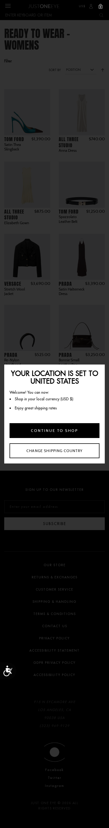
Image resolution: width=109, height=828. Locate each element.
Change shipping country (54, 450)
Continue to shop (54, 430)
